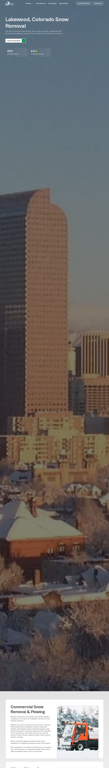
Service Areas (63, 3)
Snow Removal (41, 3)
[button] (29, 3)
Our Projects (52, 3)
